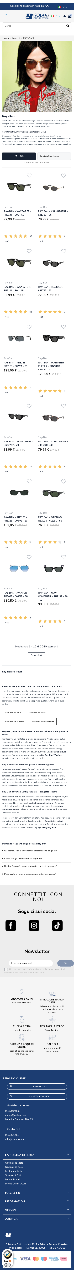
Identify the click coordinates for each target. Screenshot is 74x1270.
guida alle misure (57, 751)
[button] (63, 7)
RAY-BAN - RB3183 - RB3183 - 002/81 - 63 (16, 364)
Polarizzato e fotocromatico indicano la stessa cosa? (30, 874)
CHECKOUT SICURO (21, 998)
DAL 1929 (52, 1044)
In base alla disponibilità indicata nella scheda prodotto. (52, 1009)
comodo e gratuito (22, 1030)
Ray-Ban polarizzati (14, 721)
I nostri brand (12, 1179)
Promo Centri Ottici (15, 1183)
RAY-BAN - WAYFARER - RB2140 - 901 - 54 (17, 288)
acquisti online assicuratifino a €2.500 (22, 1052)
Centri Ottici (15, 1129)
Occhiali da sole (14, 1167)
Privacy (48, 969)
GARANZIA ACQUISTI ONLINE (21, 1046)
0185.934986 (12, 1111)
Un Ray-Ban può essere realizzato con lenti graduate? (30, 866)
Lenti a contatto (14, 1171)
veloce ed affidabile (21, 1002)
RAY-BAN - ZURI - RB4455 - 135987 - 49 (53, 443)
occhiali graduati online (40, 803)
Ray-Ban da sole (13, 712)
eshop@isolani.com (15, 1115)
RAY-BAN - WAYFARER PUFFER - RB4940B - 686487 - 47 (51, 366)
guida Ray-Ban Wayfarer (50, 755)
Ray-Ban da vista (37, 712)
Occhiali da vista (14, 1162)
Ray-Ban (8, 207)
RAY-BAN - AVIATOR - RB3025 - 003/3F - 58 (16, 594)
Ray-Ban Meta (10, 769)
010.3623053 (12, 1135)
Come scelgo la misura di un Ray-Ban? (23, 858)
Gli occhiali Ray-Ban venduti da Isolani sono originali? (30, 850)
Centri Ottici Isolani (54, 821)
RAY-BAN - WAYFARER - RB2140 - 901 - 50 (17, 213)
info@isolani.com (14, 1139)
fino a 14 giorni (52, 1030)
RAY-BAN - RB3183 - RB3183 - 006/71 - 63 (16, 519)
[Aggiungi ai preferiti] (29, 175)
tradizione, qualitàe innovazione (52, 1049)
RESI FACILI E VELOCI (52, 1026)
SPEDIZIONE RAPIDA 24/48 (52, 1001)
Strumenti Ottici (13, 1175)
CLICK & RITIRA (22, 1026)
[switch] (7, 1265)
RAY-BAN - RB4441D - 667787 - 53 (50, 288)
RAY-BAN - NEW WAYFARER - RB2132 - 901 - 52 (53, 596)
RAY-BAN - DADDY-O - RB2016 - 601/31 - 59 (51, 519)
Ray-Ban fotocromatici (43, 721)
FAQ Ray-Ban (49, 827)
